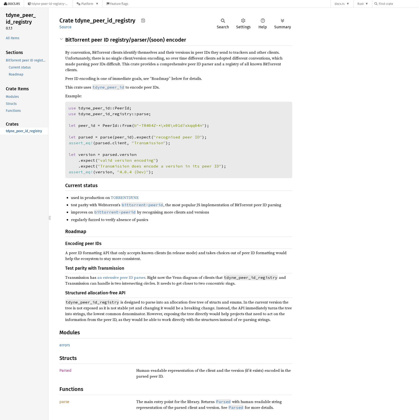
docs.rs (340, 4)
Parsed (65, 370)
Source (65, 27)
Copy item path (143, 20)
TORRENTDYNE (125, 197)
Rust (360, 4)
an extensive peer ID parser (121, 277)
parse (64, 401)
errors (64, 345)
